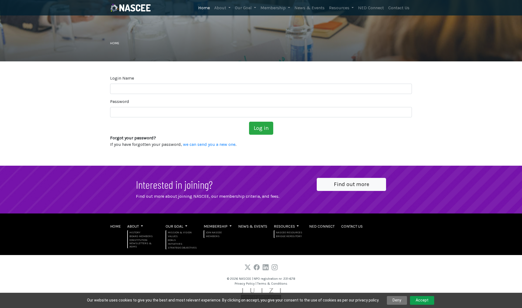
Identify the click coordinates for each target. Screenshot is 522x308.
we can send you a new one (209, 144)
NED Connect (371, 7)
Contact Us (398, 7)
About (220, 7)
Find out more (351, 184)
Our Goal (244, 7)
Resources (339, 7)
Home (204, 7)
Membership (273, 7)
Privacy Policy (245, 283)
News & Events (309, 7)
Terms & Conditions (272, 283)
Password (119, 101)
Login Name (122, 78)
